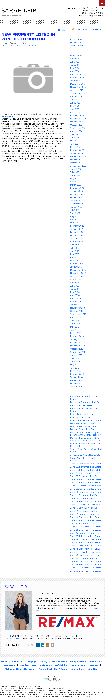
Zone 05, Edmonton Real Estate (85, 476)
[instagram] (48, 645)
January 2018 (76, 377)
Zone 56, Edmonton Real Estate (85, 561)
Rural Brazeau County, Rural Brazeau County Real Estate (83, 428)
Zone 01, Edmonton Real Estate (85, 463)
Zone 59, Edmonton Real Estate (85, 571)
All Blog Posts (76, 39)
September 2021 (78, 241)
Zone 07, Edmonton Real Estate (85, 482)
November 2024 (78, 122)
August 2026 (76, 58)
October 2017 (76, 387)
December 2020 (78, 270)
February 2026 (77, 77)
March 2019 (75, 333)
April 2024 (75, 144)
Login (91, 8)
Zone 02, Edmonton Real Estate (85, 467)
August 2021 (76, 245)
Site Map (93, 669)
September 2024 (78, 128)
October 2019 (76, 311)
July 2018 (74, 358)
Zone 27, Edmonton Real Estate (85, 533)
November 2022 (78, 197)
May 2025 (74, 106)
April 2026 (74, 71)
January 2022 (76, 229)
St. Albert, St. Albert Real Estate (85, 455)
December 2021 (77, 232)
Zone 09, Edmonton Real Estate (85, 489)
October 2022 (76, 200)
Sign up (100, 8)
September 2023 (78, 166)
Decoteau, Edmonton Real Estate (86, 402)
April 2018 (74, 368)
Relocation (96, 661)
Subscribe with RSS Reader (88, 29)
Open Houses (76, 45)
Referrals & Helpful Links (53, 665)
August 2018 (76, 355)
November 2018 (78, 346)
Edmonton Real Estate (81, 405)
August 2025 (76, 96)
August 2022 (76, 207)
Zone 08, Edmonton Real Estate (85, 486)
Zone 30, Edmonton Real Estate (85, 542)
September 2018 (78, 352)
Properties (18, 661)
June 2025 (75, 103)
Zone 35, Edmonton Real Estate (85, 545)
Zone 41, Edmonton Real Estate (85, 549)
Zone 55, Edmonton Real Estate (85, 558)
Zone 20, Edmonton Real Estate (85, 520)
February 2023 (77, 188)
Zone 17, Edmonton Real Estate (85, 511)
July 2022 (74, 210)
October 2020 (77, 276)
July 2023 (74, 172)
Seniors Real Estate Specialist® (69, 661)
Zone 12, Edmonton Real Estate (85, 495)
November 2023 (78, 159)
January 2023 (76, 191)
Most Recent (76, 55)
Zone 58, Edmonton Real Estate (85, 568)
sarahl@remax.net (94, 15)
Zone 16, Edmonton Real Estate (85, 508)
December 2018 (78, 342)
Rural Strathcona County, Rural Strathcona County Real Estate (85, 439)
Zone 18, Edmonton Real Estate (85, 514)
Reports (93, 665)
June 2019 (75, 323)
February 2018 (77, 374)
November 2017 (78, 383)
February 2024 (77, 150)
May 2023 (74, 178)
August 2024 (76, 131)
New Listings (76, 42)
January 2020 (76, 305)
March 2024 (75, 147)
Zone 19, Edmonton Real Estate (85, 517)
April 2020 (75, 295)
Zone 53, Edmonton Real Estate (85, 555)
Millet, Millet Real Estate (81, 417)
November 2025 (78, 87)
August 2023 (76, 169)
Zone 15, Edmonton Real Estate (85, 504)
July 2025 (74, 99)
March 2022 (75, 222)
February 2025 (77, 115)
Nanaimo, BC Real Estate (82, 423)
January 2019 (76, 339)
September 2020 (78, 279)
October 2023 (76, 163)
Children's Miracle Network (19, 669)
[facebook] (38, 645)
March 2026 (75, 74)
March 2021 (75, 260)
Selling (43, 661)
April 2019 (74, 330)
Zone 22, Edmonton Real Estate (85, 527)
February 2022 (77, 226)
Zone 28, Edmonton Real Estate (85, 536)
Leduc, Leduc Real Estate (82, 414)
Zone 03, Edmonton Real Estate (85, 470)
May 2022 (74, 216)
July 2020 (74, 286)
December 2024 (78, 118)
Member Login (28, 665)
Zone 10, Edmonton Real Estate (85, 492)
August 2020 (76, 282)
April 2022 (74, 219)
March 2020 (76, 298)
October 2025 (76, 90)
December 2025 (78, 84)
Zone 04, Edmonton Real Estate (85, 473)
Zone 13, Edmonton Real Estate (85, 498)
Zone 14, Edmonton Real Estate (85, 501)
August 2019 (76, 317)
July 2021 (74, 248)
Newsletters (78, 665)
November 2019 (78, 308)
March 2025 (75, 112)
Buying (32, 661)
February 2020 (77, 301)
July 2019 (74, 320)
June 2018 (75, 361)
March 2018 (75, 371)
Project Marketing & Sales (53, 669)
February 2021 (77, 263)
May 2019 (74, 327)
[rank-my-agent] (53, 645)
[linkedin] (43, 645)
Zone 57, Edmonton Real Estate (85, 564)
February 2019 (77, 336)
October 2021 (76, 238)
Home (4, 661)
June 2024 (75, 137)
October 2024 (76, 125)
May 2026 (74, 68)
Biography (9, 665)
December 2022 (78, 194)
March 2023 (75, 185)
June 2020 (75, 289)
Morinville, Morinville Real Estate (85, 420)
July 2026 (74, 62)
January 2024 (76, 153)
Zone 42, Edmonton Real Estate (85, 552)
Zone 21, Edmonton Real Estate (85, 523)
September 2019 (78, 314)
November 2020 (78, 273)
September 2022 (78, 204)
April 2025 (74, 109)
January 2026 (76, 81)
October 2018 (76, 349)
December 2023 (78, 156)
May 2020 (75, 292)
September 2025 (78, 93)
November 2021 (77, 235)
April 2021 (74, 257)
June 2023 (75, 175)
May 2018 (74, 364)
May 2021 (74, 254)
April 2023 (74, 181)
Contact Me (77, 669)
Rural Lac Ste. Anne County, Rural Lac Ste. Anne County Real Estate (86, 433)
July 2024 (74, 134)
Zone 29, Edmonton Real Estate (85, 539)
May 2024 (75, 140)
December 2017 (78, 380)
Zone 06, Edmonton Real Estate (85, 479)
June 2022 (75, 213)
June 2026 (75, 65)
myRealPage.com (52, 680)
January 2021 (76, 267)
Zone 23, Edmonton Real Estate (85, 530)
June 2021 (75, 251)
